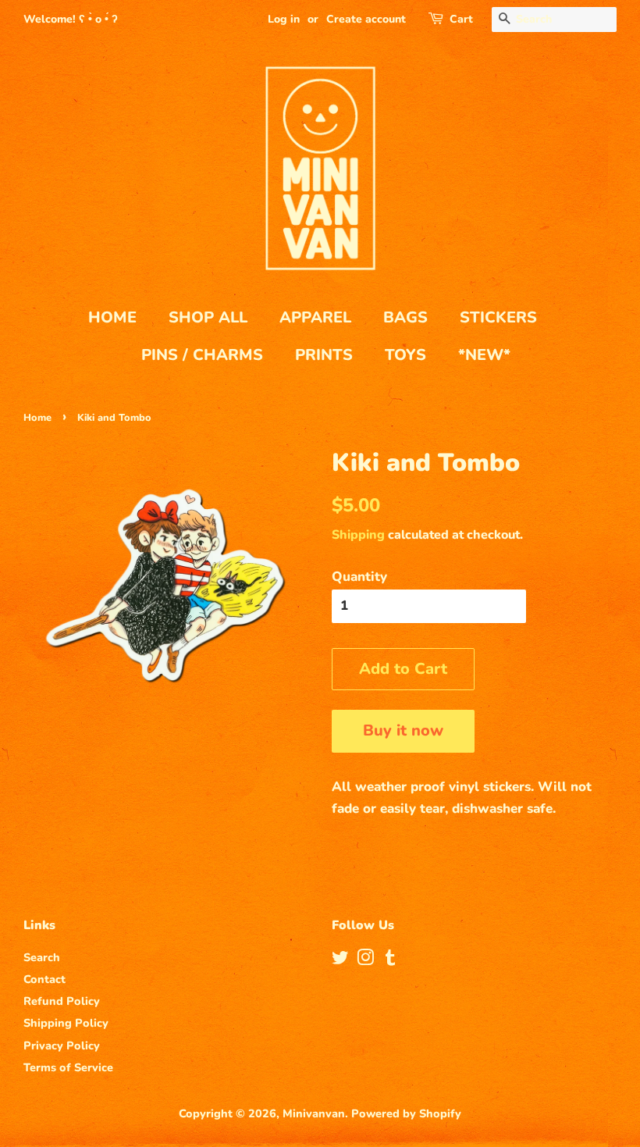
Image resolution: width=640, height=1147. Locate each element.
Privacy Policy (61, 1045)
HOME (112, 317)
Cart (461, 19)
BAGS (405, 317)
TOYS (405, 354)
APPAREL (315, 317)
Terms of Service (68, 1067)
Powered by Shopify (406, 1113)
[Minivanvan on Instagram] (365, 960)
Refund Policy (61, 1001)
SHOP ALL (208, 317)
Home (37, 418)
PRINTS (324, 354)
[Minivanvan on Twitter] (340, 960)
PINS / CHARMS (202, 354)
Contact (44, 979)
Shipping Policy (65, 1023)
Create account (366, 19)
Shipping (358, 534)
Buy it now (403, 730)
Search (41, 957)
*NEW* (484, 354)
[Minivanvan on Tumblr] (390, 960)
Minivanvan (314, 1113)
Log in (284, 19)
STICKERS (498, 317)
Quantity (359, 577)
